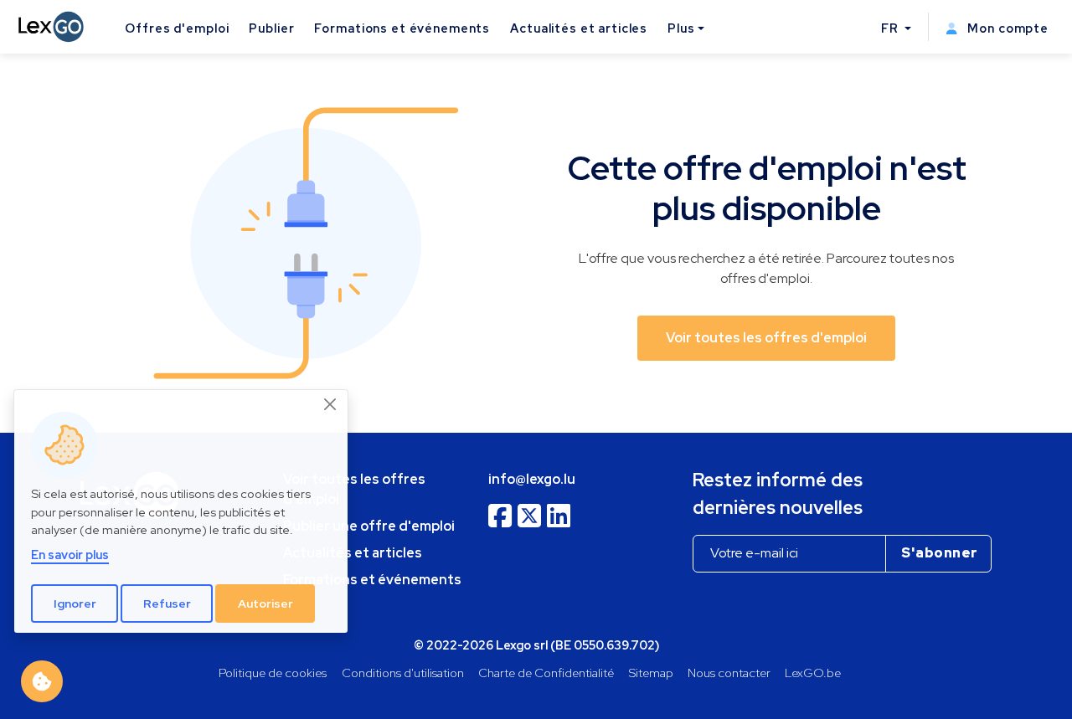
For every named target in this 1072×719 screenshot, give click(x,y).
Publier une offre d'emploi (369, 526)
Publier (271, 28)
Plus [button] (680, 28)
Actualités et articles (578, 28)
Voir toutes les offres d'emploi (354, 489)
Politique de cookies (273, 672)
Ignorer (75, 603)
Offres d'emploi (177, 28)
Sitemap (651, 672)
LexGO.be (813, 672)
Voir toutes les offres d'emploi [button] (766, 338)
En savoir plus (70, 554)
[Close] (330, 404)
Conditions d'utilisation (403, 672)
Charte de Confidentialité (546, 672)
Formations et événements (402, 28)
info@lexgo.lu (531, 479)
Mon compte (1006, 28)
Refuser (167, 603)
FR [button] (891, 28)
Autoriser (265, 603)
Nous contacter (729, 672)
